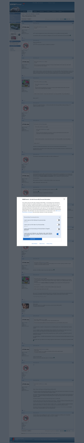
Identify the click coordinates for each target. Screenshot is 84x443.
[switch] (58, 220)
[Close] (64, 199)
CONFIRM (32, 238)
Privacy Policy (49, 243)
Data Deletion (34, 243)
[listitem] (42, 217)
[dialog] (42, 221)
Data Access (42, 243)
